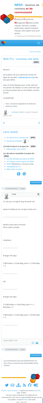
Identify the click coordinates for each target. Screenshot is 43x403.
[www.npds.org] (34, 377)
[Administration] (36, 385)
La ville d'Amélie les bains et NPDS (20, 159)
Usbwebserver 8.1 (14, 166)
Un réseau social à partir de (18, 161)
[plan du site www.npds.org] (19, 385)
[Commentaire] (33, 343)
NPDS (18, 5)
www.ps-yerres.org (26, 77)
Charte (3, 391)
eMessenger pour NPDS (16, 149)
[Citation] (37, 343)
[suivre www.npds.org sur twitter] (7, 385)
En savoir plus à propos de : (18, 137)
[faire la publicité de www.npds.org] (13, 385)
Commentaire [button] (36, 183)
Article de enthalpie (14, 141)
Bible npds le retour (15, 169)
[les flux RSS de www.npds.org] (25, 385)
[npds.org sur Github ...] (30, 385)
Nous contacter (12, 391)
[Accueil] (3, 43)
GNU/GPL (37, 391)
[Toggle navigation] (39, 43)
